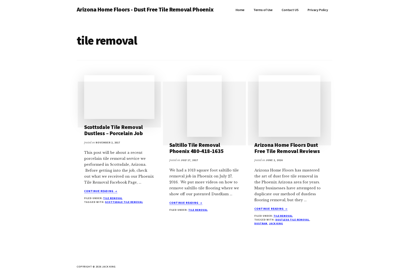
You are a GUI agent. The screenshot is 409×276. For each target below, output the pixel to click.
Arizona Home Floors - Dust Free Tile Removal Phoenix (145, 9)
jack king (276, 223)
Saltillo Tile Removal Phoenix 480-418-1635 (196, 147)
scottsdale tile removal (124, 202)
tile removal (112, 198)
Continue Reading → (100, 191)
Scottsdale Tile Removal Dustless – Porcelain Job (113, 130)
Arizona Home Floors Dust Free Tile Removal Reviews (287, 147)
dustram (260, 223)
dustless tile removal (292, 219)
